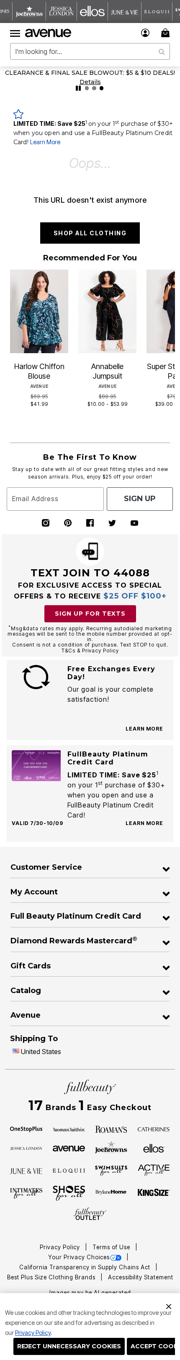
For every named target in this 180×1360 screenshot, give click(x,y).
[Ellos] (154, 1148)
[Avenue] (69, 1148)
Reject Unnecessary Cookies (69, 1346)
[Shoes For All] (69, 1193)
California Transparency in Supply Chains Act (85, 1267)
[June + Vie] (26, 1170)
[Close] (168, 1305)
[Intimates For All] (26, 1193)
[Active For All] (154, 1170)
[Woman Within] (69, 1128)
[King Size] (154, 1193)
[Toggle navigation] (15, 33)
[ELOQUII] (69, 1170)
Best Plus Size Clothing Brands (52, 1277)
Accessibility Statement (140, 1277)
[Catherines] (154, 1128)
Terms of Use (112, 1247)
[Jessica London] (26, 1148)
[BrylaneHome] (111, 1193)
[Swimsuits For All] (111, 1170)
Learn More (45, 141)
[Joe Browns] (111, 1147)
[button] (145, 33)
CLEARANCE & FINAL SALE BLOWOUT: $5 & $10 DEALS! (90, 72)
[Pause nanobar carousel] (78, 88)
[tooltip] (29, 11)
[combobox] (90, 51)
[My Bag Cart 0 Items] (166, 33)
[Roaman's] (111, 1128)
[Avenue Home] (48, 33)
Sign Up (140, 498)
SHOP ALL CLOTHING (90, 233)
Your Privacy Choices (79, 1257)
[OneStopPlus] (26, 1128)
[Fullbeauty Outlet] (90, 1214)
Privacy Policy (33, 1332)
